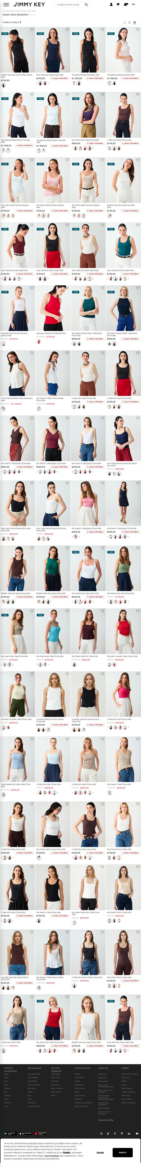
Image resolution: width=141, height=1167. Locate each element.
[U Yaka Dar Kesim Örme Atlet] (109, 115)
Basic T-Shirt (55, 1078)
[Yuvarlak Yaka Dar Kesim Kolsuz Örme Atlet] (38, 694)
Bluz (5, 1081)
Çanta (30, 1092)
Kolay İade (125, 1078)
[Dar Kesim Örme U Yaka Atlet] (109, 824)
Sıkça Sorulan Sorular (130, 1074)
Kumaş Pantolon (34, 1106)
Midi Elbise (32, 1088)
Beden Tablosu (127, 1088)
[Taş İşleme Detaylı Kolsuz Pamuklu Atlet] (3, 115)
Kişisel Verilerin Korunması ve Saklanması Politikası (106, 1097)
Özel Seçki (78, 1099)
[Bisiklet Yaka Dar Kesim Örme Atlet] (3, 568)
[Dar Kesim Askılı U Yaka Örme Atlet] (38, 824)
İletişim (124, 1081)
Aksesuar (7, 1096)
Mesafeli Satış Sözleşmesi (103, 1104)
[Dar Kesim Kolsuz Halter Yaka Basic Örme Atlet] (74, 308)
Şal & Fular (55, 1085)
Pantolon (7, 1103)
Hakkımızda (102, 1074)
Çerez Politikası (104, 1108)
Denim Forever (80, 1096)
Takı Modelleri (33, 1078)
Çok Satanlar (79, 1085)
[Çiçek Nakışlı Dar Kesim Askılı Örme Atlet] (3, 759)
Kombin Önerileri (34, 1085)
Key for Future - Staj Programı (105, 1091)
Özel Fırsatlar (79, 1088)
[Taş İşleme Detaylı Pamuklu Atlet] (74, 50)
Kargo (124, 1085)
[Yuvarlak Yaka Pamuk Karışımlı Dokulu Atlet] (3, 308)
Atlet (6, 1106)
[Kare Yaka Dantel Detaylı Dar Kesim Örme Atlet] (109, 438)
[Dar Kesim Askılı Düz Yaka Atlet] (74, 631)
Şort (5, 1092)
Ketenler (78, 1074)
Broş (29, 1096)
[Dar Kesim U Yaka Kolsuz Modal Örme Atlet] (38, 373)
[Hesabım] (111, 4)
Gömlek (7, 1088)
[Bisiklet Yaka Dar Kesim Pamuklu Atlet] (109, 180)
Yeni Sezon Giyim (34, 1074)
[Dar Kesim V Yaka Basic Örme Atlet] (3, 438)
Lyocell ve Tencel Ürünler (84, 1103)
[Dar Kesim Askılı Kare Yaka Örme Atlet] (74, 887)
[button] (3, 85)
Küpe (30, 1099)
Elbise (6, 1074)
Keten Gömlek (56, 1092)
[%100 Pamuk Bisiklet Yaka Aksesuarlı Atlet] (4, 373)
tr (133, 4)
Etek (5, 1085)
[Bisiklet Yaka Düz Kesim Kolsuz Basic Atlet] (3, 50)
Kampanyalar (103, 1081)
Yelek (53, 1096)
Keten (6, 1078)
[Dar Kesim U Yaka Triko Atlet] (109, 759)
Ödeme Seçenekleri (128, 1103)
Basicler (77, 1081)
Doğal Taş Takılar (81, 1106)
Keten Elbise (32, 1081)
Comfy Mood (79, 1078)
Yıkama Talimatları (129, 1092)
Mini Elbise (32, 1103)
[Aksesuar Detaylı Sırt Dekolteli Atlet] (38, 308)
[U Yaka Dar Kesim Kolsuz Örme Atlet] (74, 952)
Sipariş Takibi (126, 1099)
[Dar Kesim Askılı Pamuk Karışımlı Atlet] (3, 180)
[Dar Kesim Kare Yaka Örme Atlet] (75, 115)
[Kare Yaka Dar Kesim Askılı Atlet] (38, 50)
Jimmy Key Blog (105, 1120)
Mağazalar (102, 1078)
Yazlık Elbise (55, 1074)
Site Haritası (126, 1096)
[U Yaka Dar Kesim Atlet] (3, 1017)
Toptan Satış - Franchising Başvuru (105, 1086)
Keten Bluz (55, 1081)
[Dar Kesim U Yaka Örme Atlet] (38, 887)
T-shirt (6, 1099)
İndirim (77, 1092)
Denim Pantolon (57, 1088)
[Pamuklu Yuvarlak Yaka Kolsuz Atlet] (109, 631)
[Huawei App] (41, 1133)
